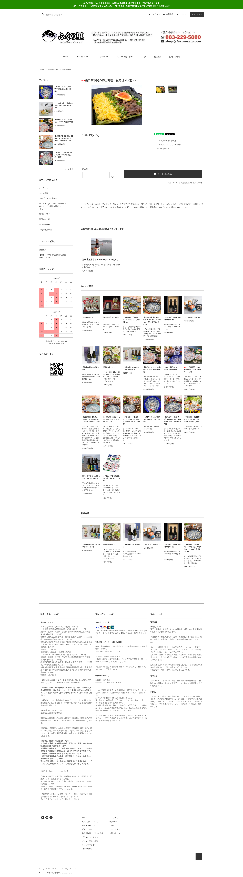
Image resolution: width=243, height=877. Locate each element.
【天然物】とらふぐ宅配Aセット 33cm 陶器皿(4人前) (63, 121)
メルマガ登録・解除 (125, 57)
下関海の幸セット (109, 367)
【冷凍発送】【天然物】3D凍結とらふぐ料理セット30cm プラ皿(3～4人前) (63, 138)
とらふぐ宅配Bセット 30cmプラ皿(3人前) (171, 368)
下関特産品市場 (53, 69)
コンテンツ (101, 57)
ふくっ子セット (87, 317)
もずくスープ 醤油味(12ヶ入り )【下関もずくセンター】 (111, 478)
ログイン (183, 14)
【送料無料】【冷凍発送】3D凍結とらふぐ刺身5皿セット (131, 320)
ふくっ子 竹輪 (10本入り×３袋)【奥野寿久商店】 (63, 105)
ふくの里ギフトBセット (192, 317)
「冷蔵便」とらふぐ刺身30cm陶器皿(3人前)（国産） (62, 89)
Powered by (42, 873)
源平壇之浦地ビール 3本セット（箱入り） (101, 259)
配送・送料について (90, 826)
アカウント (155, 14)
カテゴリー (81, 57)
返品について (173, 183)
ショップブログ (88, 845)
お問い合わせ (174, 57)
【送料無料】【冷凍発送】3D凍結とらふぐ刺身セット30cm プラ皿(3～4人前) (172, 420)
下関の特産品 (66, 69)
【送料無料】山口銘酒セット (90, 368)
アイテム (198, 14)
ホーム (65, 57)
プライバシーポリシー (91, 837)
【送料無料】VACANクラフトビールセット (132, 368)
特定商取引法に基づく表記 (191, 183)
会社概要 (157, 57)
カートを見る (114, 829)
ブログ (143, 57)
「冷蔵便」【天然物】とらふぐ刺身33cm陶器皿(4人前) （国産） (63, 155)
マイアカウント (115, 818)
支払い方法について (90, 822)
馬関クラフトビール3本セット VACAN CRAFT (91, 477)
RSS (84, 849)
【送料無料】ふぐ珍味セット (111, 319)
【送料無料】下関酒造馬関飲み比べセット (172, 319)
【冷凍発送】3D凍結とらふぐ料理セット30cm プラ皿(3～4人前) (111, 419)
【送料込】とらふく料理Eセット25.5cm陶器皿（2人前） (193, 369)
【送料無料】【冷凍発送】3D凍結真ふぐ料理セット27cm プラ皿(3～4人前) (131, 420)
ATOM (89, 849)
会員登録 (169, 14)
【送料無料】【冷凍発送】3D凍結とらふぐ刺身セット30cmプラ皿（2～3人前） (152, 321)
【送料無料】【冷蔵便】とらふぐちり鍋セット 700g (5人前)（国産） (192, 419)
